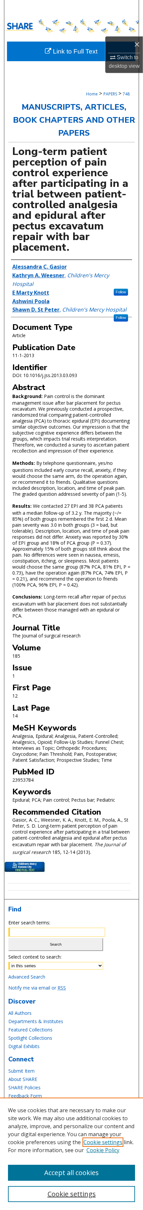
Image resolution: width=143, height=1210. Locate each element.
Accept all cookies (71, 1172)
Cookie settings (102, 1142)
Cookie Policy (102, 1150)
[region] (71, 1154)
